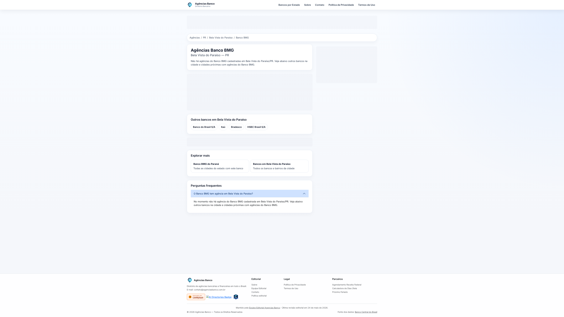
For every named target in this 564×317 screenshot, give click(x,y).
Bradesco (236, 126)
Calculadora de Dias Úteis (344, 288)
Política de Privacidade (341, 4)
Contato (319, 4)
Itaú (223, 126)
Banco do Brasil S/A (204, 126)
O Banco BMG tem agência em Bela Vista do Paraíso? (223, 193)
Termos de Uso (366, 4)
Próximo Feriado (340, 292)
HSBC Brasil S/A (256, 126)
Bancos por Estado (289, 4)
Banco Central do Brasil (366, 312)
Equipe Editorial (258, 288)
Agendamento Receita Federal (346, 284)
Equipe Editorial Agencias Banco (264, 307)
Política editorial (259, 295)
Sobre (307, 4)
